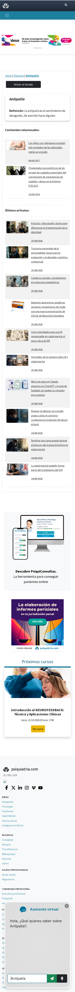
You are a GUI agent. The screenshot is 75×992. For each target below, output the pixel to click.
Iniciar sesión (9, 874)
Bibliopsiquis (8, 854)
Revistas (6, 858)
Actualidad (7, 839)
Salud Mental (8, 815)
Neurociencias (9, 820)
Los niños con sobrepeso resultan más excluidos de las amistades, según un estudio (46, 147)
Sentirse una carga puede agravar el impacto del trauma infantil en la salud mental (49, 445)
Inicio (8, 76)
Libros (5, 863)
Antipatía (32, 76)
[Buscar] (66, 5)
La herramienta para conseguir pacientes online (35, 576)
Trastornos (7, 811)
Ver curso (38, 729)
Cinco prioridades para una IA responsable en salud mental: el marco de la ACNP (48, 336)
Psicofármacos (10, 849)
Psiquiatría (7, 801)
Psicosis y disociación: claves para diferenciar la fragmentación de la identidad (49, 228)
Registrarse (8, 879)
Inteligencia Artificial (12, 825)
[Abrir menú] (7, 15)
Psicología (7, 806)
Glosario (19, 76)
